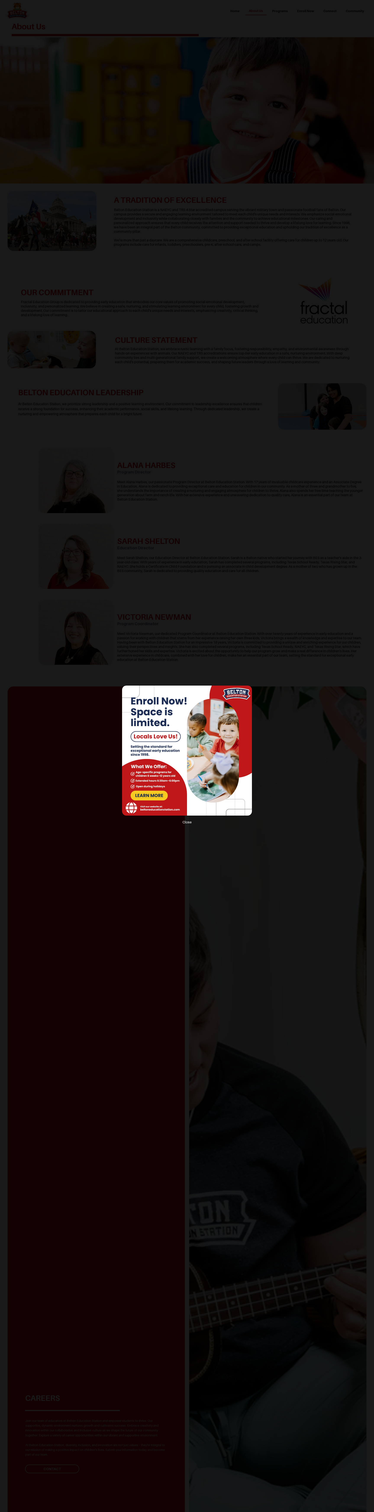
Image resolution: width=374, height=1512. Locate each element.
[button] (187, 822)
